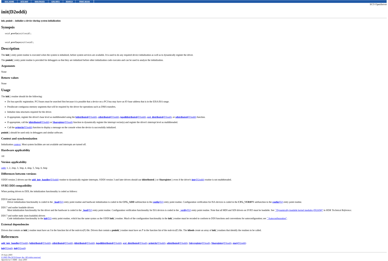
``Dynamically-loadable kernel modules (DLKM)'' (299, 210)
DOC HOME (9, 1)
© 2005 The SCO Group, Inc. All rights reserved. (21, 257)
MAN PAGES (40, 1)
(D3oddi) (86, 117)
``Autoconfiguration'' (277, 218)
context (17, 144)
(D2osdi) (20, 248)
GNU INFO (55, 1)
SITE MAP (24, 1)
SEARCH (69, 1)
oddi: (3, 168)
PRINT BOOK (84, 1)
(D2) (58, 202)
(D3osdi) (159, 117)
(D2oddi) (198, 179)
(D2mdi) (7, 248)
